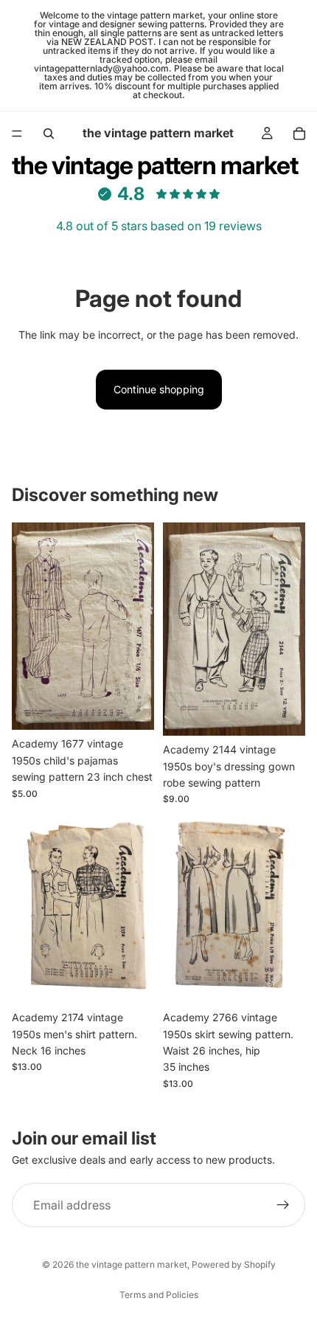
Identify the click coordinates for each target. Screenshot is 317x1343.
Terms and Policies (158, 1294)
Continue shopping (159, 389)
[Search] (48, 133)
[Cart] (299, 133)
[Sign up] (283, 1205)
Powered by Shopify (234, 1264)
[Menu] (17, 134)
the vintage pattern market (131, 1264)
